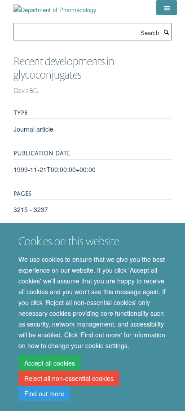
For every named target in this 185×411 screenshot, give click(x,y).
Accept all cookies (49, 362)
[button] (166, 7)
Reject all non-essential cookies (69, 378)
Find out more (44, 393)
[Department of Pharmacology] (55, 6)
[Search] (166, 32)
